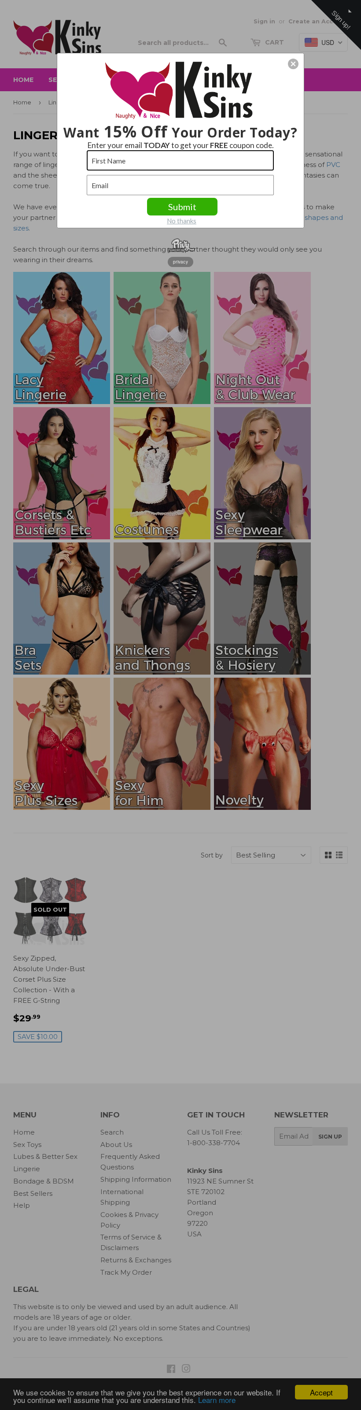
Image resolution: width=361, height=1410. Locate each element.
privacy (180, 262)
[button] (293, 64)
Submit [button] (182, 206)
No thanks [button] (181, 221)
